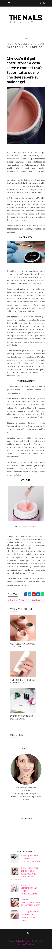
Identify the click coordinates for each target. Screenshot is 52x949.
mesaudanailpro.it (30, 526)
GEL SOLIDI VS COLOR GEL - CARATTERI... (22, 645)
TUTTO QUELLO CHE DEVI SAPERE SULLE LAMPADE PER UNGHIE (30, 859)
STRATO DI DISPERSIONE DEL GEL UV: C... (21, 717)
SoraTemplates (24, 941)
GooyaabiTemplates (26, 944)
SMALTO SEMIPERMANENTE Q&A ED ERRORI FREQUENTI (31, 902)
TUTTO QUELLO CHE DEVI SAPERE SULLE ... (22, 681)
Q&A (26, 38)
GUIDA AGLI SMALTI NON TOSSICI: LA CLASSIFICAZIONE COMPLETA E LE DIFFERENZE (24, 874)
